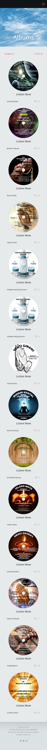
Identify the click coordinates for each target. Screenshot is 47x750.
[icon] (26, 740)
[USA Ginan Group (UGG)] (5, 4)
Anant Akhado (12, 101)
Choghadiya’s (12, 665)
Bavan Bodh (12, 195)
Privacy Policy (23, 727)
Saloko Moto (12, 524)
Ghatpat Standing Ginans (17, 289)
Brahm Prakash (13, 148)
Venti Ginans (12, 383)
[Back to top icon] (41, 744)
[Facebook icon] (21, 740)
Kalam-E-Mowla (13, 618)
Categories (8, 54)
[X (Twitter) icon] (24, 740)
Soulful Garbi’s (13, 712)
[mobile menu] (43, 4)
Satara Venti (12, 242)
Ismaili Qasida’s (13, 571)
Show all (39, 54)
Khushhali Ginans (14, 477)
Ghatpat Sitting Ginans (16, 336)
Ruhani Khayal (12, 430)
